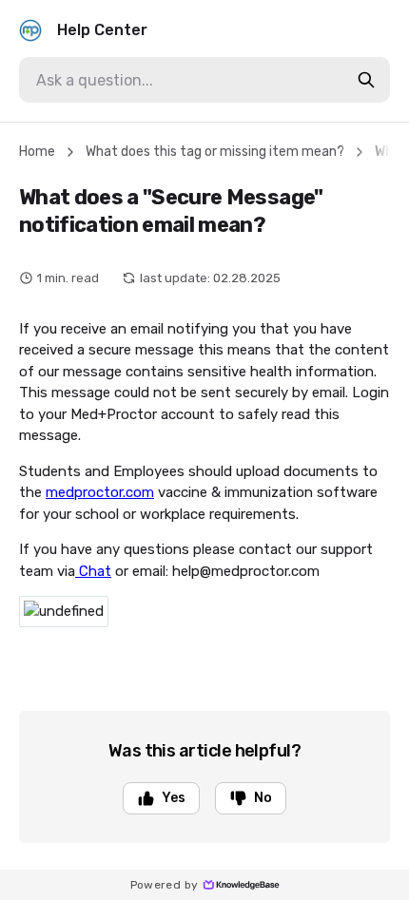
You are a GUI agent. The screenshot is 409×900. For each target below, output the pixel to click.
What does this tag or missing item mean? (215, 152)
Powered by (164, 884)
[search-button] (366, 80)
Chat (93, 571)
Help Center (102, 30)
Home (37, 152)
